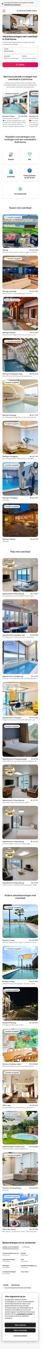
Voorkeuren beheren (20, 1336)
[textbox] (11, 58)
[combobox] (20, 51)
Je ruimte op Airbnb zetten (26, 11)
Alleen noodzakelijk (20, 1330)
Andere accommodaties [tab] (10, 1247)
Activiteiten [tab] (26, 1247)
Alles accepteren (20, 1325)
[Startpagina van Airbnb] (4, 10)
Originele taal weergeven (12, 5)
